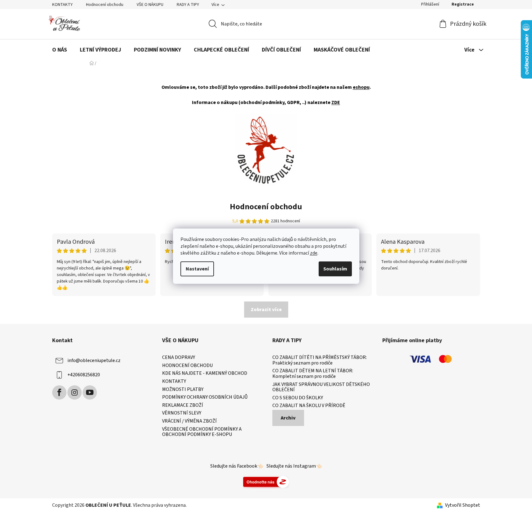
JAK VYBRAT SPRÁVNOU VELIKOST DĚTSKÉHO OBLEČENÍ (321, 387)
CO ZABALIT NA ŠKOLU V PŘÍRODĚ (308, 406)
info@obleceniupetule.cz (93, 360)
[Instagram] (74, 392)
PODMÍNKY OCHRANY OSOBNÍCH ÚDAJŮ (205, 397)
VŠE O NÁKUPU (150, 5)
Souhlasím (335, 268)
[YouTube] (90, 392)
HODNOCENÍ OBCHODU (187, 366)
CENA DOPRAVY (178, 357)
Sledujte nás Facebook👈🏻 (236, 466)
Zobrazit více (266, 309)
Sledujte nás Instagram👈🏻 (294, 466)
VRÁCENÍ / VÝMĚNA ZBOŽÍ (189, 421)
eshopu (361, 87)
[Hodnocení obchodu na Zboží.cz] (266, 481)
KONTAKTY (62, 5)
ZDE (335, 102)
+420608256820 (83, 374)
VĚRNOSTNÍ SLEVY (181, 413)
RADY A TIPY (188, 5)
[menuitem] (59, 50)
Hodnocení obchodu (104, 5)
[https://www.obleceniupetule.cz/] (266, 149)
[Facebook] (59, 392)
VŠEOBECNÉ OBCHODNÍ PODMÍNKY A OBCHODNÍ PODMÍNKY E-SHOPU (202, 432)
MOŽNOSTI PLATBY (182, 389)
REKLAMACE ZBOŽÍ (182, 405)
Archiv (288, 418)
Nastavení (197, 268)
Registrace (463, 4)
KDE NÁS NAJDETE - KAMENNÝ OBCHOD (204, 373)
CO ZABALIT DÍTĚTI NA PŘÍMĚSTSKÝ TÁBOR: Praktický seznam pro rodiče (319, 360)
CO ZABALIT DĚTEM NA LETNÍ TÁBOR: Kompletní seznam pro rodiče (312, 373)
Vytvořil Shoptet (462, 505)
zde (313, 253)
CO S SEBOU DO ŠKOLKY (297, 398)
